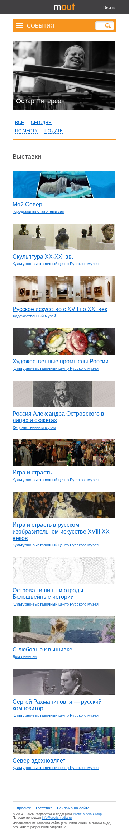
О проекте (22, 808)
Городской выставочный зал (38, 211)
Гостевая (44, 808)
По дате (53, 130)
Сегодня (41, 122)
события (40, 25)
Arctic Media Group (87, 814)
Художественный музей (34, 316)
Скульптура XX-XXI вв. (43, 257)
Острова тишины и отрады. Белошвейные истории (49, 593)
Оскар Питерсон (40, 101)
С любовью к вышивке (42, 649)
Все (19, 122)
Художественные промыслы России (61, 361)
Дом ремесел (25, 656)
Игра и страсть (32, 472)
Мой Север (27, 204)
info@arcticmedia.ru (57, 818)
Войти (109, 7)
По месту (26, 130)
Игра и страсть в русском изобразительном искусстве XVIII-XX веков (61, 531)
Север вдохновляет (39, 761)
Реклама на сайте (73, 808)
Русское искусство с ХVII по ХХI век (60, 309)
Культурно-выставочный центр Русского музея (56, 264)
